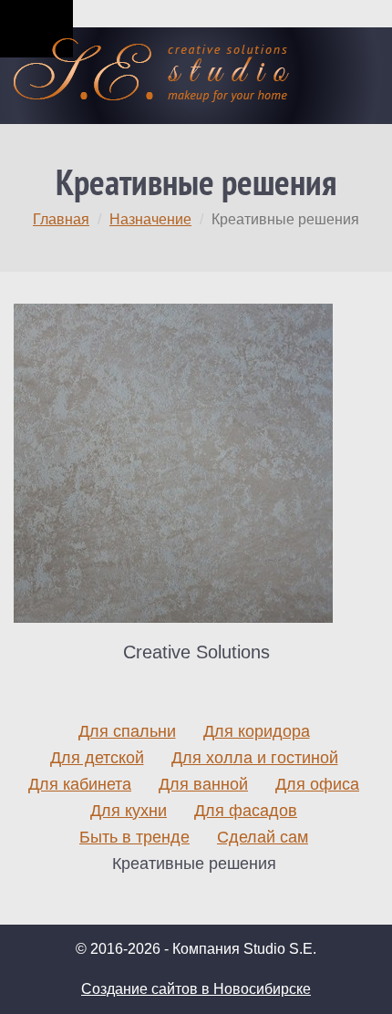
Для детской (97, 758)
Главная (61, 219)
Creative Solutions (196, 652)
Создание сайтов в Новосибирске (196, 989)
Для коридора (256, 731)
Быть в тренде (134, 837)
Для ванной (203, 784)
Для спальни (127, 731)
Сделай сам (262, 837)
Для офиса (317, 784)
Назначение (150, 219)
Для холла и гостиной (254, 758)
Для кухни (128, 811)
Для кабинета (79, 784)
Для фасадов (245, 811)
